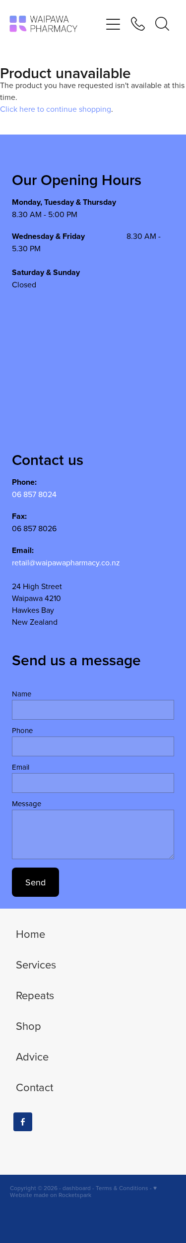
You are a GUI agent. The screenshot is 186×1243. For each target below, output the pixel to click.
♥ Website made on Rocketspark (83, 1191)
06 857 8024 (34, 494)
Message (26, 803)
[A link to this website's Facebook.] (22, 1121)
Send (35, 882)
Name (21, 693)
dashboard (76, 1188)
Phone (22, 730)
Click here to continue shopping (55, 108)
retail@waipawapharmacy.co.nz (66, 562)
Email (20, 767)
